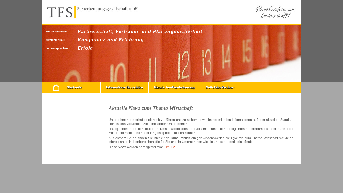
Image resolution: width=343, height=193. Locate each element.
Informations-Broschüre (124, 87)
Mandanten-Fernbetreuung (174, 87)
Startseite (74, 87)
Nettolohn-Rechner (220, 87)
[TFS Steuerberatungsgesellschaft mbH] (92, 12)
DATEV (170, 147)
